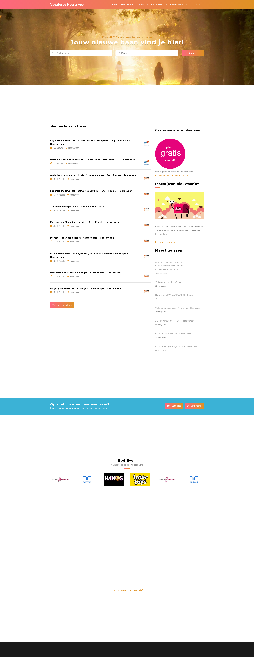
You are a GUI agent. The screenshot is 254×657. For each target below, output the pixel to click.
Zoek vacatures (174, 406)
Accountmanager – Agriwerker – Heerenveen (176, 346)
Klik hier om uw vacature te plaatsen (172, 175)
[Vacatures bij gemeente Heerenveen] (140, 479)
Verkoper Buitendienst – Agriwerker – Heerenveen (178, 308)
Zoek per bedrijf (194, 406)
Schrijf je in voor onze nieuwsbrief (127, 590)
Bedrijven (126, 4)
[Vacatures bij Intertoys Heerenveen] (114, 480)
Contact (198, 4)
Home (114, 4)
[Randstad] (60, 479)
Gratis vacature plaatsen (149, 4)
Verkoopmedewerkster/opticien (169, 282)
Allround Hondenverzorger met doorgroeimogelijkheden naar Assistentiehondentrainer (169, 266)
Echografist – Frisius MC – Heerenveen (173, 333)
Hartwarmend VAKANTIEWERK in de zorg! (174, 295)
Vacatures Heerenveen (67, 4)
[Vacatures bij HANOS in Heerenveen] (87, 480)
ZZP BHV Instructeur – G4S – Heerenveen (174, 321)
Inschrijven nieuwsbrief (178, 4)
